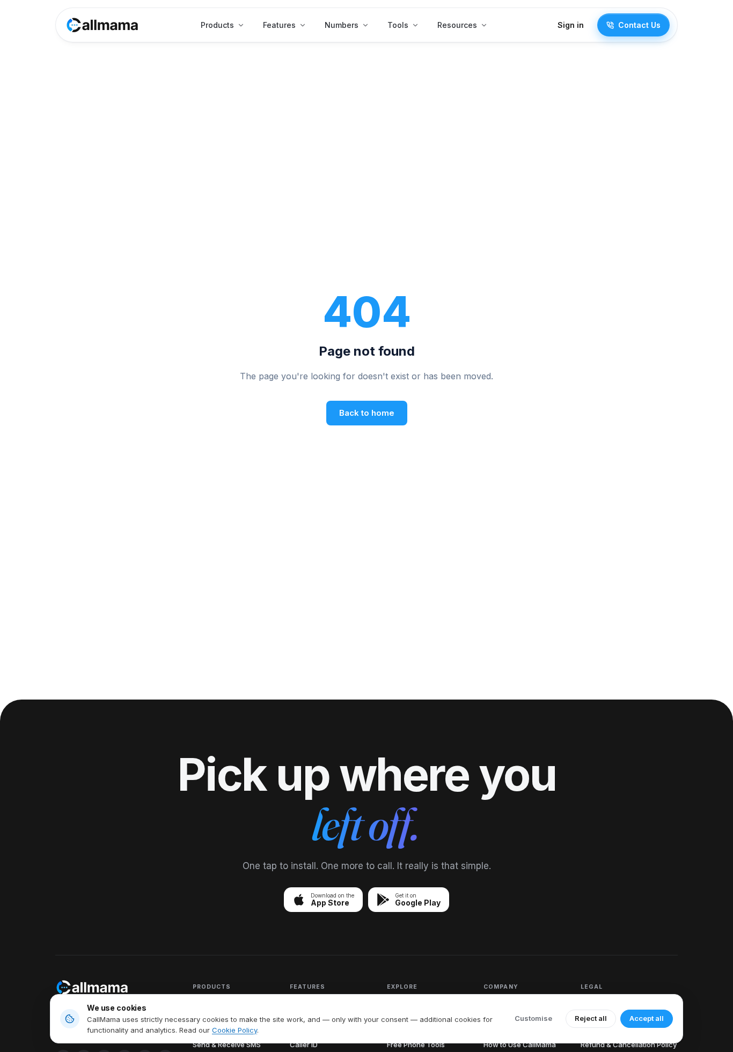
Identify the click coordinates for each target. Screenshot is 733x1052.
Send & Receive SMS (227, 1044)
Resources (457, 25)
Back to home (366, 413)
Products (217, 25)
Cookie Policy (234, 1030)
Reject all (591, 1018)
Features (279, 25)
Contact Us (639, 25)
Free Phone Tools (416, 1044)
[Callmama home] (102, 25)
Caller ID (304, 1044)
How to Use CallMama (519, 1044)
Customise (533, 1018)
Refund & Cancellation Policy (629, 1044)
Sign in (571, 25)
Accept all (646, 1018)
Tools (397, 25)
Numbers (341, 25)
